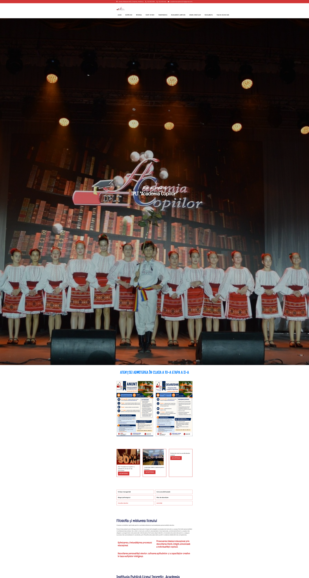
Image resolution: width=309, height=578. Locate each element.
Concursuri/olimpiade (163, 492)
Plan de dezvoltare (223, 15)
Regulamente (209, 15)
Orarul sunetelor (195, 15)
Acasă (120, 15)
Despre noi (128, 15)
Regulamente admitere (178, 15)
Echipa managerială (124, 492)
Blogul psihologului (124, 497)
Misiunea (139, 15)
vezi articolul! (123, 473)
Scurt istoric (150, 15)
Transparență (162, 15)
